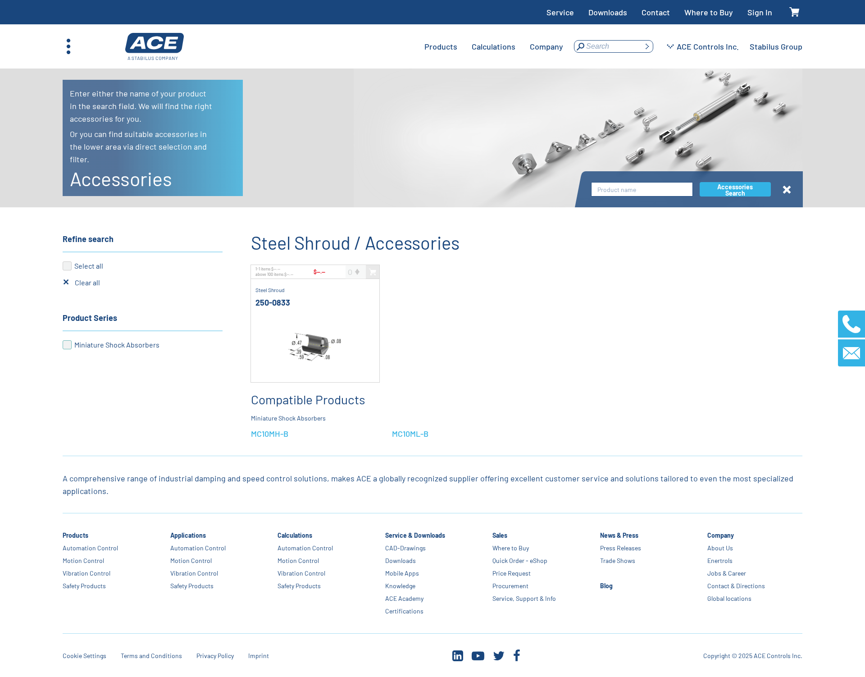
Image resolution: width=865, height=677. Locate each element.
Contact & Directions (736, 586)
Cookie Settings (84, 655)
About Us (720, 548)
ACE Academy (404, 598)
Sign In (759, 12)
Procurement (510, 586)
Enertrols (720, 560)
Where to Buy (708, 12)
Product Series (90, 318)
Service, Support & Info (524, 598)
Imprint (258, 655)
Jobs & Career (726, 573)
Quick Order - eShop (519, 560)
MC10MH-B (269, 434)
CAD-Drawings (405, 548)
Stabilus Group (776, 46)
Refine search (88, 239)
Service (560, 12)
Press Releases (620, 548)
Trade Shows (617, 560)
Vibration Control (86, 573)
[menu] (493, 46)
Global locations (729, 598)
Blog (606, 586)
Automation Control (90, 548)
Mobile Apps (402, 573)
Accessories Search (735, 190)
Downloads (607, 12)
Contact (656, 12)
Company (720, 535)
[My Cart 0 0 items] (794, 12)
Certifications (404, 611)
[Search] (647, 46)
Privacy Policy (215, 655)
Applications (188, 535)
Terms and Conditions (151, 655)
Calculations (295, 535)
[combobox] (642, 189)
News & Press (619, 535)
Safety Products (84, 586)
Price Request (511, 573)
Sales (499, 535)
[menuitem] (440, 46)
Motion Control (83, 560)
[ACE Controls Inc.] (154, 46)
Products (75, 535)
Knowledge (400, 586)
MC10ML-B (410, 434)
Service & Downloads (415, 535)
